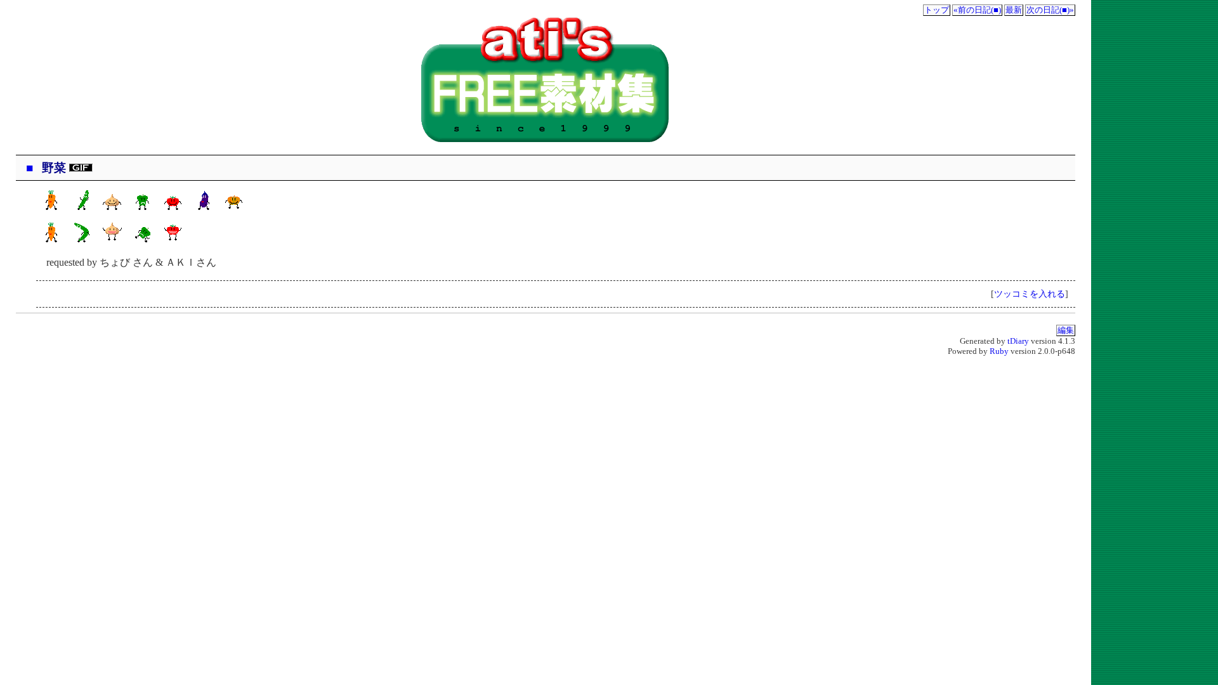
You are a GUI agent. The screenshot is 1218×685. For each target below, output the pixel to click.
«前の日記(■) (977, 10)
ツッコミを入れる (1029, 294)
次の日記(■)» (1050, 10)
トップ (936, 10)
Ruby (999, 351)
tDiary (1018, 341)
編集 (1066, 330)
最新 (1013, 10)
